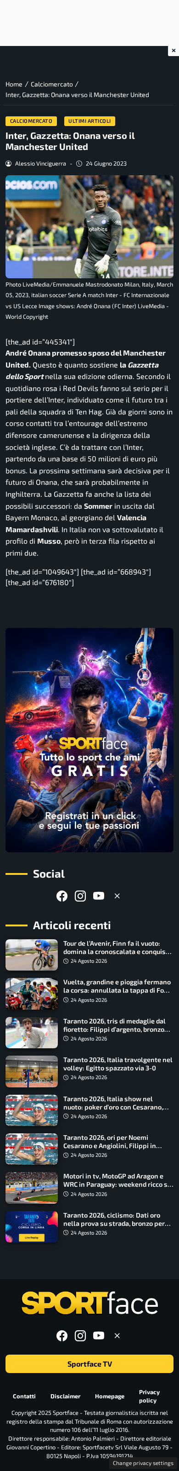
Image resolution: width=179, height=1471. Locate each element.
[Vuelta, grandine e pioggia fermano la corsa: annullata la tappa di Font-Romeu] (32, 993)
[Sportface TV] (89, 740)
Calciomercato (31, 121)
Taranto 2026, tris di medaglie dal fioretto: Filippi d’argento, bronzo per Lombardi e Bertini (114, 1029)
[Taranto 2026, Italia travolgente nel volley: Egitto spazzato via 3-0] (32, 1071)
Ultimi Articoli (89, 121)
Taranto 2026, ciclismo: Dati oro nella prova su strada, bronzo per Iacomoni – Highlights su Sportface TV (117, 1227)
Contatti (24, 1396)
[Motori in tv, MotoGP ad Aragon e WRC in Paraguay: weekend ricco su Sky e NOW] (32, 1187)
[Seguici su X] (117, 896)
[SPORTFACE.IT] (89, 1303)
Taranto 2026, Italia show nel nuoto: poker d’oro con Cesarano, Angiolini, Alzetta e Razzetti (113, 1107)
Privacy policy (149, 1396)
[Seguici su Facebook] (61, 896)
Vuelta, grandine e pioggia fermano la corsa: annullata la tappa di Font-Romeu (118, 990)
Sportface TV (89, 1363)
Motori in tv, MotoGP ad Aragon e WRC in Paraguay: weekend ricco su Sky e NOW (117, 1184)
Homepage (109, 1396)
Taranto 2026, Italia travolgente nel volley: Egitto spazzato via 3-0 (118, 1064)
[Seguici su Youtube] (98, 896)
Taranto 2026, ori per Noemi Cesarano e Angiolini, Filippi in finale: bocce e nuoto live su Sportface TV (109, 1149)
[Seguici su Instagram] (80, 896)
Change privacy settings (143, 1463)
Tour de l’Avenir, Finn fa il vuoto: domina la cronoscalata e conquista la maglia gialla (117, 951)
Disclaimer (65, 1396)
